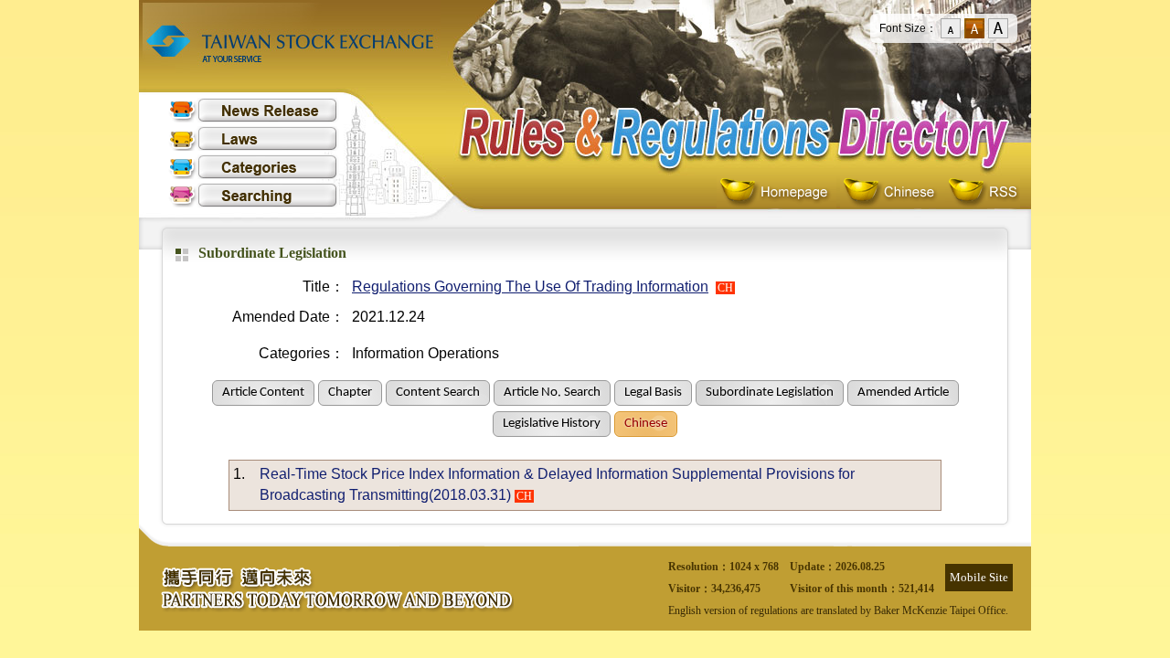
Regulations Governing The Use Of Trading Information (530, 286)
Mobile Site (979, 577)
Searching (253, 195)
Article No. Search (552, 392)
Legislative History (552, 423)
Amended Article (903, 392)
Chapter (350, 392)
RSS (982, 192)
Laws (253, 138)
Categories (253, 166)
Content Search (438, 392)
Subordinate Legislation (770, 392)
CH (725, 287)
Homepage (778, 192)
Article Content (263, 392)
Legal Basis (653, 392)
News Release (253, 110)
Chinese (892, 192)
